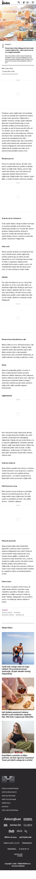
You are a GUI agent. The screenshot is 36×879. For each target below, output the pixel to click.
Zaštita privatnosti (9, 792)
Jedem (3, 46)
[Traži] (19, 2)
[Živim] (6, 2)
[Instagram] (28, 2)
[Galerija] (18, 23)
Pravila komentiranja (10, 788)
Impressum (6, 802)
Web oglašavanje (8, 795)
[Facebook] (23, 2)
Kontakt (5, 806)
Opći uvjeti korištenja (10, 810)
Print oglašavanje (9, 799)
